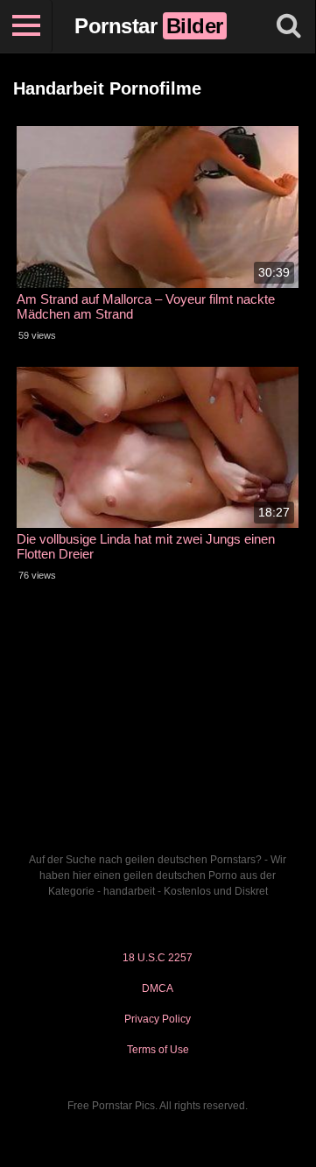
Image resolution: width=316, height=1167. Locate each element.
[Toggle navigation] (26, 26)
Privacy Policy (157, 1019)
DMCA (157, 988)
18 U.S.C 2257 (158, 958)
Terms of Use (158, 1050)
